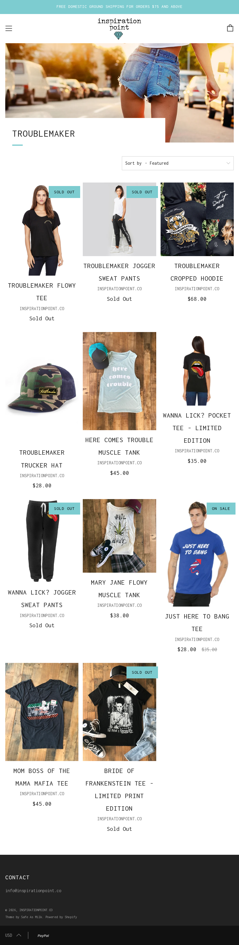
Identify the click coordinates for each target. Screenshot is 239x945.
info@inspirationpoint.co (33, 890)
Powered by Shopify (61, 917)
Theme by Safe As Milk (23, 917)
